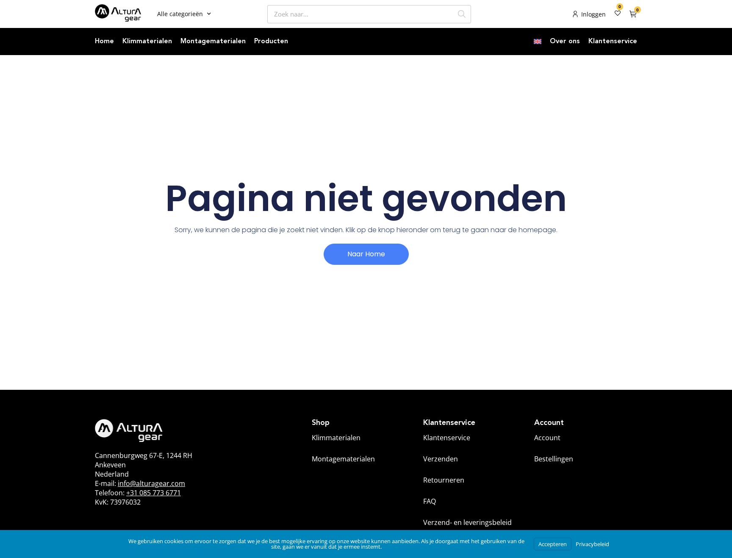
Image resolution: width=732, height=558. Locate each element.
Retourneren (443, 480)
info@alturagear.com (151, 483)
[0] (617, 14)
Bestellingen (553, 459)
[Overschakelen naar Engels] (537, 41)
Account (547, 437)
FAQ (429, 501)
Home (104, 41)
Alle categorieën (180, 14)
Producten (271, 41)
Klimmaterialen (147, 41)
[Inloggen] (575, 14)
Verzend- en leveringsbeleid (467, 522)
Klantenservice (612, 41)
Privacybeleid (592, 544)
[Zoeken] (461, 14)
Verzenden (440, 459)
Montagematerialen (213, 41)
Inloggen (593, 14)
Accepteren (552, 544)
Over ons (565, 41)
